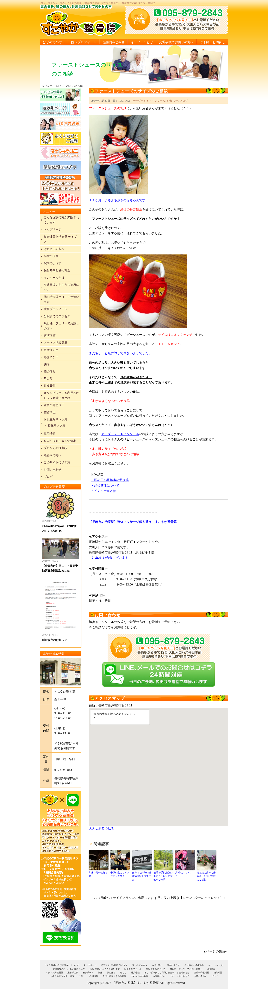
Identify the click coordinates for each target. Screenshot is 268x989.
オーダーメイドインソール (148, 100)
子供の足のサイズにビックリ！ (119, 874)
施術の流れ (51, 256)
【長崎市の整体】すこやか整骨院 (135, 982)
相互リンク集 (56, 425)
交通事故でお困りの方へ (176, 42)
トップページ (52, 229)
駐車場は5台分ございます (110, 557)
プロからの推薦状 (55, 448)
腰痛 (47, 364)
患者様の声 (51, 349)
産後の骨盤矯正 (54, 405)
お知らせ (172, 100)
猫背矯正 (50, 412)
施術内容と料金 (114, 42)
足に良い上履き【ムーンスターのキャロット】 (190, 897)
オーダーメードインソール (120, 434)
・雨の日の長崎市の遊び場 (110, 480)
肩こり (48, 378)
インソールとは (142, 42)
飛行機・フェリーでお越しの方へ (186, 969)
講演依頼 (50, 335)
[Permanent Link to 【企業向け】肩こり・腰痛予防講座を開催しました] (60, 548)
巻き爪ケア (51, 357)
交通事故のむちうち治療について (69, 969)
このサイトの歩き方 (57, 462)
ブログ (184, 100)
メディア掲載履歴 (55, 342)
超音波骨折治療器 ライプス (114, 965)
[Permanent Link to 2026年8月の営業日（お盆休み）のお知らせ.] (60, 505)
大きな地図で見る (101, 828)
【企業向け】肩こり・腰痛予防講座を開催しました (60, 568)
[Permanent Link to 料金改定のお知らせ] (60, 605)
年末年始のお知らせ (98, 874)
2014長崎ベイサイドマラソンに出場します (124, 897)
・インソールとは (103, 490)
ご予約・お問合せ (212, 42)
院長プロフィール (83, 42)
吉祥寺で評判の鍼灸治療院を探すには (141, 876)
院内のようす (52, 263)
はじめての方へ (54, 42)
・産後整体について (105, 485)
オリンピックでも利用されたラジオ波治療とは (167, 972)
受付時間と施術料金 (57, 270)
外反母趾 (50, 385)
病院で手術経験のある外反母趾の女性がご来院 (163, 876)
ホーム (45, 86)
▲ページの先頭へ (215, 951)
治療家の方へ (52, 455)
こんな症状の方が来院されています (62, 965)
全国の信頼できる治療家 (60, 441)
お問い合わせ (52, 469)
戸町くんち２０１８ (184, 874)
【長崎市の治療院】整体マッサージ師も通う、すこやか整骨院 (133, 521)
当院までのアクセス (57, 316)
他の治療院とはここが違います (104, 969)
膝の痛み (50, 371)
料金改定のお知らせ (54, 640)
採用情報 (50, 433)
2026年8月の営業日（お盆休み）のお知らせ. (59, 528)
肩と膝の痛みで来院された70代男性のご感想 (206, 876)
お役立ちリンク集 (55, 419)
